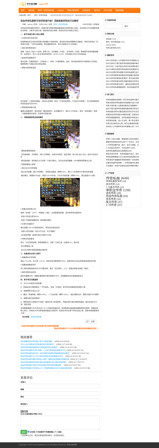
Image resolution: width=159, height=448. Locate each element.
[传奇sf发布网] (28, 4)
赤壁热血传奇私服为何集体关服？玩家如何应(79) (125, 115)
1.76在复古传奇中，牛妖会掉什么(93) (120, 148)
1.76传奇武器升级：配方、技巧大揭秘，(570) (123, 145)
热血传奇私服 (36, 317)
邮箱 (22, 389)
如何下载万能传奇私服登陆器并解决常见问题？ (127, 63)
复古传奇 (114, 201)
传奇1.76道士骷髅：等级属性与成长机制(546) (123, 139)
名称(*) (23, 382)
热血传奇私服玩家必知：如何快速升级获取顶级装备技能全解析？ (45, 353)
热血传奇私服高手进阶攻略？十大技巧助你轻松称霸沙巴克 (43, 350)
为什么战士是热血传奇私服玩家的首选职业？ (37, 344)
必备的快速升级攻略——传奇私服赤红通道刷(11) (125, 163)
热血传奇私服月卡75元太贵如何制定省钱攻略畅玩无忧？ (42, 356)
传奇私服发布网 (116, 181)
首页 (23, 10)
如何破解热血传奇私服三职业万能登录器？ (37, 341)
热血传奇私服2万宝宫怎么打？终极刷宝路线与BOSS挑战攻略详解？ (46, 368)
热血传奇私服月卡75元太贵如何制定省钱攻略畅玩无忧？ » (76, 328)
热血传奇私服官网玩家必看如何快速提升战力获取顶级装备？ (43, 362)
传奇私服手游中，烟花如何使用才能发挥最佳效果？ (128, 84)
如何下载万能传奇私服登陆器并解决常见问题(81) (125, 109)
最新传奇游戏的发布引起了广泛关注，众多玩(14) (125, 142)
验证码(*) (24, 404)
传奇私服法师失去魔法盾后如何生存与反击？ (126, 81)
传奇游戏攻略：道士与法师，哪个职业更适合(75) (125, 120)
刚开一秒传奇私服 (46, 10)
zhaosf (60, 10)
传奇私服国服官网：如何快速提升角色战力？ (126, 87)
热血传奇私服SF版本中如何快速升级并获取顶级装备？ (41, 365)
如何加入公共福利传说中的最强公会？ (123, 60)
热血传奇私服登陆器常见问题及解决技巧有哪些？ (39, 347)
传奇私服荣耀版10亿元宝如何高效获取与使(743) (124, 157)
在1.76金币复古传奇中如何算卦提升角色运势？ (127, 66)
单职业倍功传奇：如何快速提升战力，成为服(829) (125, 154)
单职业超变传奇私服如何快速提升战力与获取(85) (125, 103)
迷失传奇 (113, 193)
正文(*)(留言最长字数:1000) (31, 414)
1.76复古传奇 (115, 187)
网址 (22, 397)
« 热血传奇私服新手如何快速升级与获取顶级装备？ (40, 326)
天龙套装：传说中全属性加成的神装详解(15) (123, 166)
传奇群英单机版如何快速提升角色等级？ (124, 75)
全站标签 (86, 10)
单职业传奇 (118, 190)
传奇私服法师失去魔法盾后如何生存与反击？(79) (125, 112)
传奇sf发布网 (73, 10)
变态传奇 (113, 199)
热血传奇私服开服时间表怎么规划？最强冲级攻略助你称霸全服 (44, 359)
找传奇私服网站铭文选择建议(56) (119, 151)
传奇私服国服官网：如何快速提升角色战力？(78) (125, 117)
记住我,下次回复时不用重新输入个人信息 (46, 432)
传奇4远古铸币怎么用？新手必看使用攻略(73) (123, 123)
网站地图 (120, 10)
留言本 (97, 10)
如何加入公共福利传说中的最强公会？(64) (122, 126)
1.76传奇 (114, 204)
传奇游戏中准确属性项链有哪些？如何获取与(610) (125, 160)
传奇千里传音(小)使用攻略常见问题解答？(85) (124, 106)
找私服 (31, 10)
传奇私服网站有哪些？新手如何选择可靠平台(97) (125, 100)
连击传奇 (112, 184)
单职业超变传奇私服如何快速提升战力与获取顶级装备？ (130, 69)
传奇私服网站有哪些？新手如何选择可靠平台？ (127, 78)
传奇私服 (117, 178)
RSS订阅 (108, 10)
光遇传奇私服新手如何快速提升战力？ (123, 72)
